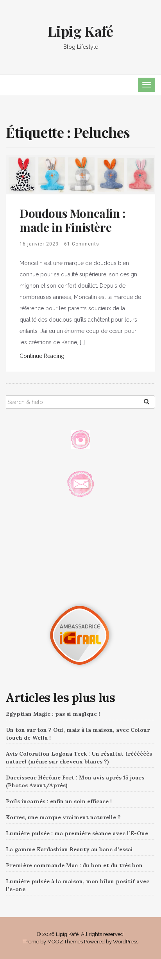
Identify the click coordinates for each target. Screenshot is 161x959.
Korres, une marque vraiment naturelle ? (63, 817)
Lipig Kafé (80, 30)
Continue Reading (42, 356)
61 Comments (81, 244)
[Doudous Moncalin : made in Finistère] (80, 174)
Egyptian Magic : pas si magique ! (53, 713)
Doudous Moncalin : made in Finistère (72, 220)
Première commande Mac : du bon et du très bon (74, 865)
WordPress (125, 942)
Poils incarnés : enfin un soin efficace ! (59, 801)
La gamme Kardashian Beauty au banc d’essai (69, 849)
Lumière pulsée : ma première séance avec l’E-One (77, 833)
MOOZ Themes (65, 942)
